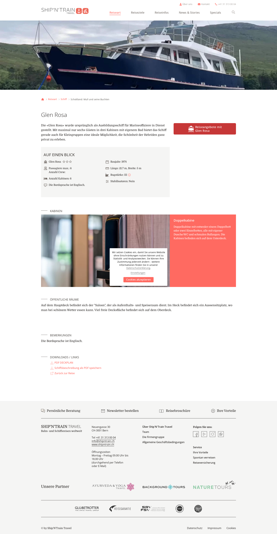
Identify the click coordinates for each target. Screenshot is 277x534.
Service (197, 447)
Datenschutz (194, 528)
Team (145, 432)
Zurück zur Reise (65, 373)
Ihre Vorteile (200, 452)
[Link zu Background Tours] (163, 486)
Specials (215, 12)
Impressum (214, 528)
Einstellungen (138, 272)
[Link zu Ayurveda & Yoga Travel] (113, 486)
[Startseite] (67, 10)
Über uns (187, 4)
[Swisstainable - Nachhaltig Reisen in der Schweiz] (198, 509)
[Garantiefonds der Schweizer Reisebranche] (120, 508)
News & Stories (189, 12)
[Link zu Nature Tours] (214, 484)
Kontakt (205, 4)
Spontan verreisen (204, 457)
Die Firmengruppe (153, 437)
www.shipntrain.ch (103, 444)
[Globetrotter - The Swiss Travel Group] (87, 508)
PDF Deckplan (64, 362)
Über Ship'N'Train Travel (157, 427)
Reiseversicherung (204, 462)
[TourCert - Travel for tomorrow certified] (179, 508)
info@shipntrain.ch (103, 441)
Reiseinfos (162, 12)
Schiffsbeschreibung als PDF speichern (78, 368)
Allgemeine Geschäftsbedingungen (163, 442)
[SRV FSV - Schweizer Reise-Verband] (153, 508)
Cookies (231, 528)
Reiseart (115, 12)
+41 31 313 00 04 (227, 4)
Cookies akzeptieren (138, 279)
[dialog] (138, 267)
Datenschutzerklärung (138, 267)
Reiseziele (137, 12)
